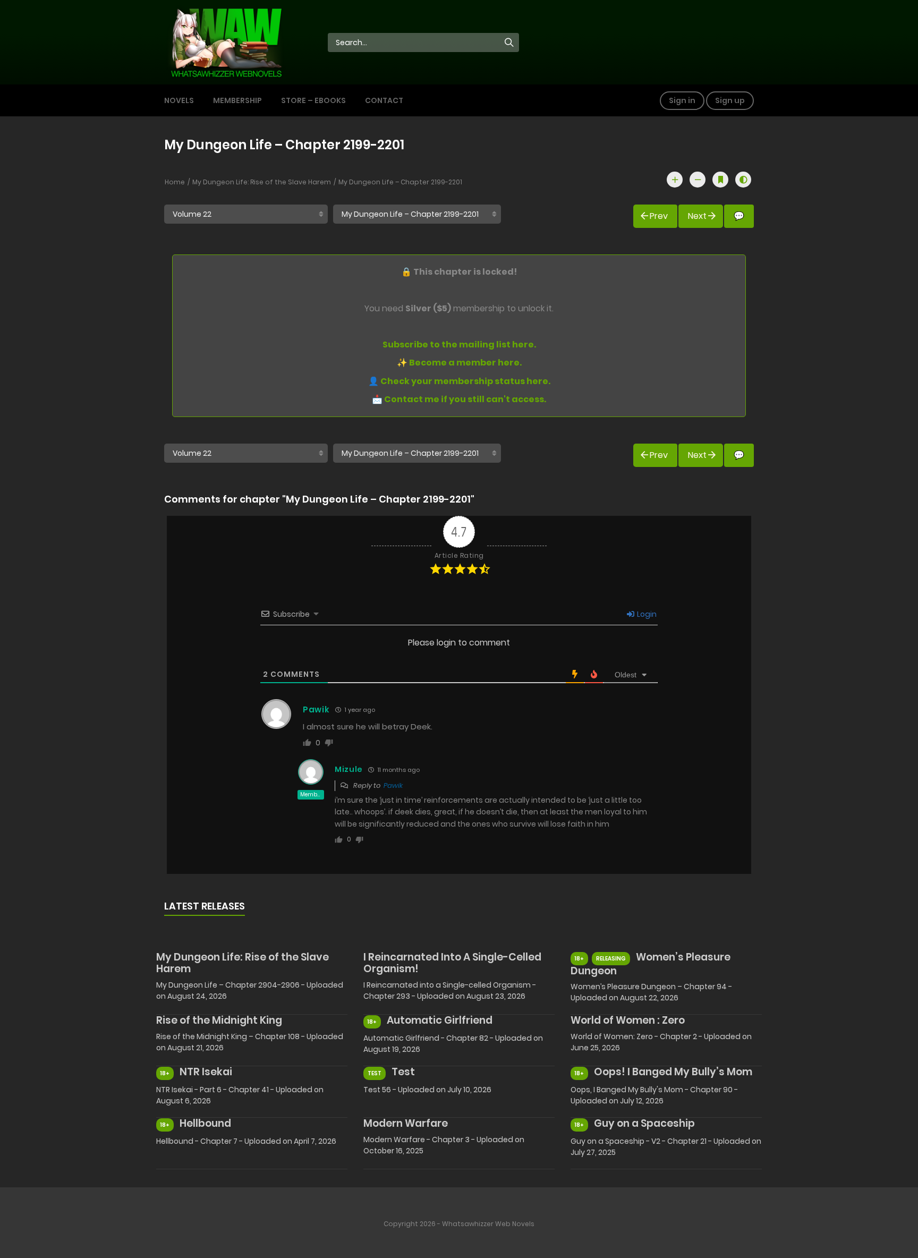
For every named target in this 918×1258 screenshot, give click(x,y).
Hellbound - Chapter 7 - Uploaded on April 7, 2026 (246, 1141)
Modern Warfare (405, 1123)
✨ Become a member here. (459, 362)
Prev (659, 216)
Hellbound (205, 1123)
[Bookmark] (720, 180)
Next (697, 216)
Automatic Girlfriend (439, 1020)
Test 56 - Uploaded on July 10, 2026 (427, 1089)
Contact (384, 100)
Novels (179, 100)
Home (175, 181)
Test (403, 1072)
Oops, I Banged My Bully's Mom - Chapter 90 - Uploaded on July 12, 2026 (654, 1095)
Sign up (730, 100)
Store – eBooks (313, 100)
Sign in (682, 100)
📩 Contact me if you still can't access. (459, 399)
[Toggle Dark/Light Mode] (743, 180)
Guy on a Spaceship (644, 1123)
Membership (237, 100)
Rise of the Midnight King (219, 1020)
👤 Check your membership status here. (459, 381)
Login (646, 614)
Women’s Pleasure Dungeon (650, 964)
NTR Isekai (206, 1072)
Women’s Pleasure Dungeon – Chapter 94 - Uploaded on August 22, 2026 (651, 992)
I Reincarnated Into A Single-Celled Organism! (452, 963)
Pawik (393, 785)
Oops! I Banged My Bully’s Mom (673, 1072)
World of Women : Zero (628, 1020)
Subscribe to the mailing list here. (459, 344)
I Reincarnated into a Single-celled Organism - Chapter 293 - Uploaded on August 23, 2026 (449, 990)
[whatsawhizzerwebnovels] (225, 41)
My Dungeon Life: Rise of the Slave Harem (261, 181)
